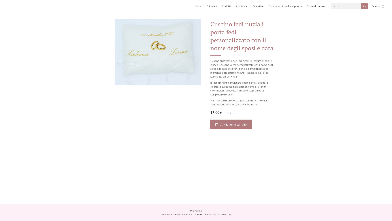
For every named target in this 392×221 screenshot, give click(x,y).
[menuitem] (199, 6)
